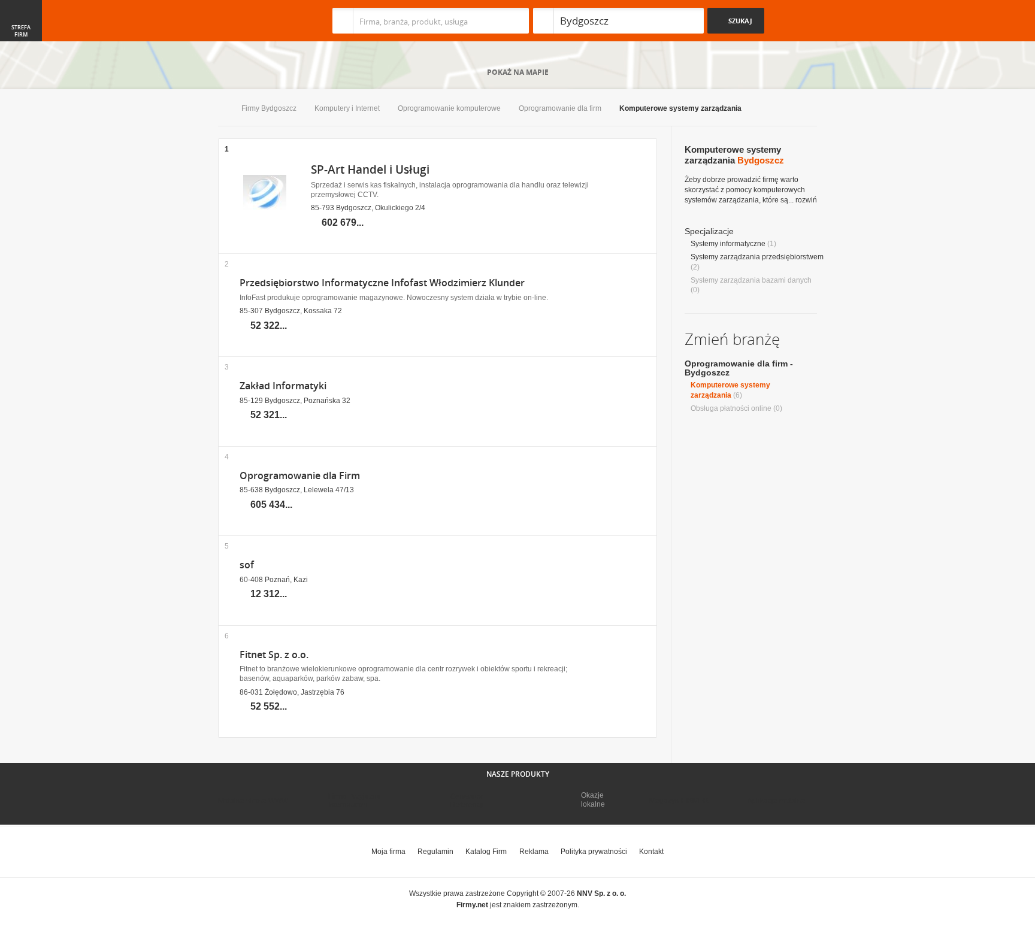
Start (220, 109)
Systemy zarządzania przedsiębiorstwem (757, 257)
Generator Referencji (467, 800)
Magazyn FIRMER (679, 800)
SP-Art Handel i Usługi (370, 169)
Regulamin (435, 851)
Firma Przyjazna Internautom (354, 800)
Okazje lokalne (593, 799)
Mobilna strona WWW (253, 800)
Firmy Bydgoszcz (268, 108)
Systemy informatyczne (728, 244)
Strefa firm (21, 31)
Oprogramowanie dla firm (560, 108)
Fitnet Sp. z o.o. (274, 655)
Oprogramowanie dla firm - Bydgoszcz (739, 368)
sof (247, 565)
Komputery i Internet (347, 108)
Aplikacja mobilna (777, 800)
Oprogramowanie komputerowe (449, 108)
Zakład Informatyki (283, 386)
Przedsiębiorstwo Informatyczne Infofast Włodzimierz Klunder (382, 283)
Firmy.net (253, 20)
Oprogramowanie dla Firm (300, 476)
